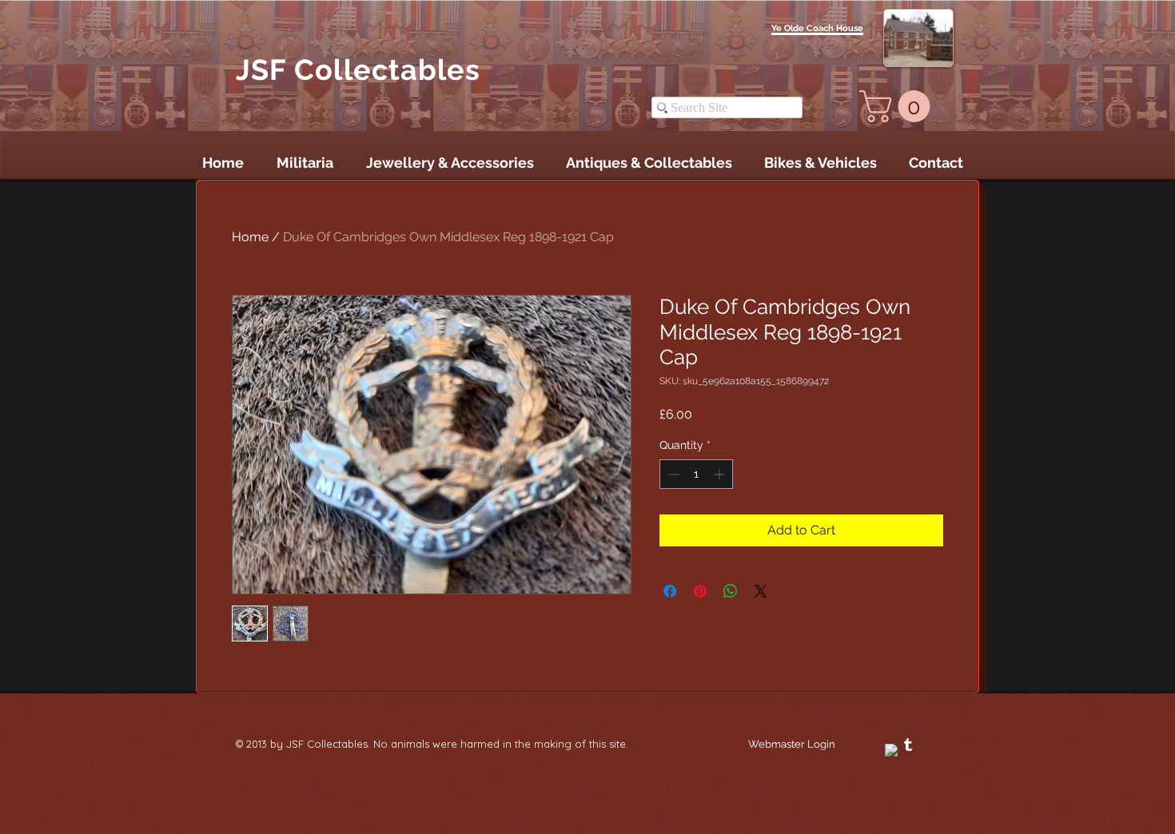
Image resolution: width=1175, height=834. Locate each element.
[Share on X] (761, 591)
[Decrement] (672, 474)
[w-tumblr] (908, 744)
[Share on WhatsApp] (730, 591)
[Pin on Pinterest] (700, 591)
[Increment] (721, 474)
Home (250, 236)
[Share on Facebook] (669, 591)
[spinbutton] (696, 474)
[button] (898, 106)
